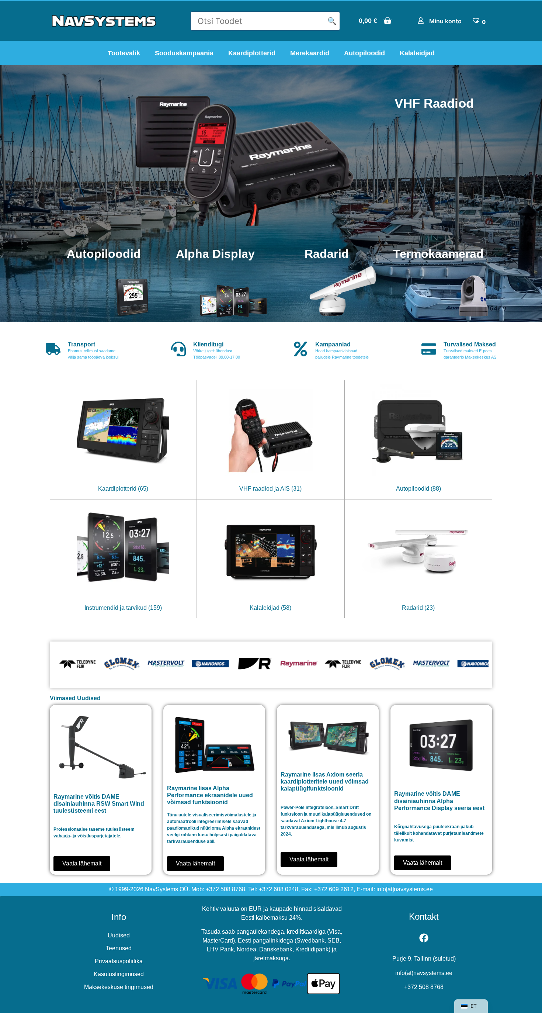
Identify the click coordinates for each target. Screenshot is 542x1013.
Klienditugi (208, 344)
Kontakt (424, 917)
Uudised (119, 935)
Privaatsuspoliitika (119, 961)
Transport (81, 344)
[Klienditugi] (178, 349)
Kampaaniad (333, 344)
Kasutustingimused (119, 974)
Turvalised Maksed (470, 344)
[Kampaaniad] (300, 349)
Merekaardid (309, 53)
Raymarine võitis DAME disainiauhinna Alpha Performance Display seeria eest (439, 801)
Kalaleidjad (417, 53)
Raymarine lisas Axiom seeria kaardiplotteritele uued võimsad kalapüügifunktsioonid (325, 781)
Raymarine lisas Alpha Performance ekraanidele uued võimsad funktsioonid (210, 795)
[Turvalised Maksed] (428, 349)
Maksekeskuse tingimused (118, 987)
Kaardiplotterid (251, 53)
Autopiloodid (364, 53)
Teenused (119, 948)
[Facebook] (424, 938)
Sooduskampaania (184, 53)
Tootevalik (124, 53)
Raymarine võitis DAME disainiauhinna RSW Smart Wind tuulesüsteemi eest (98, 804)
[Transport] (53, 349)
